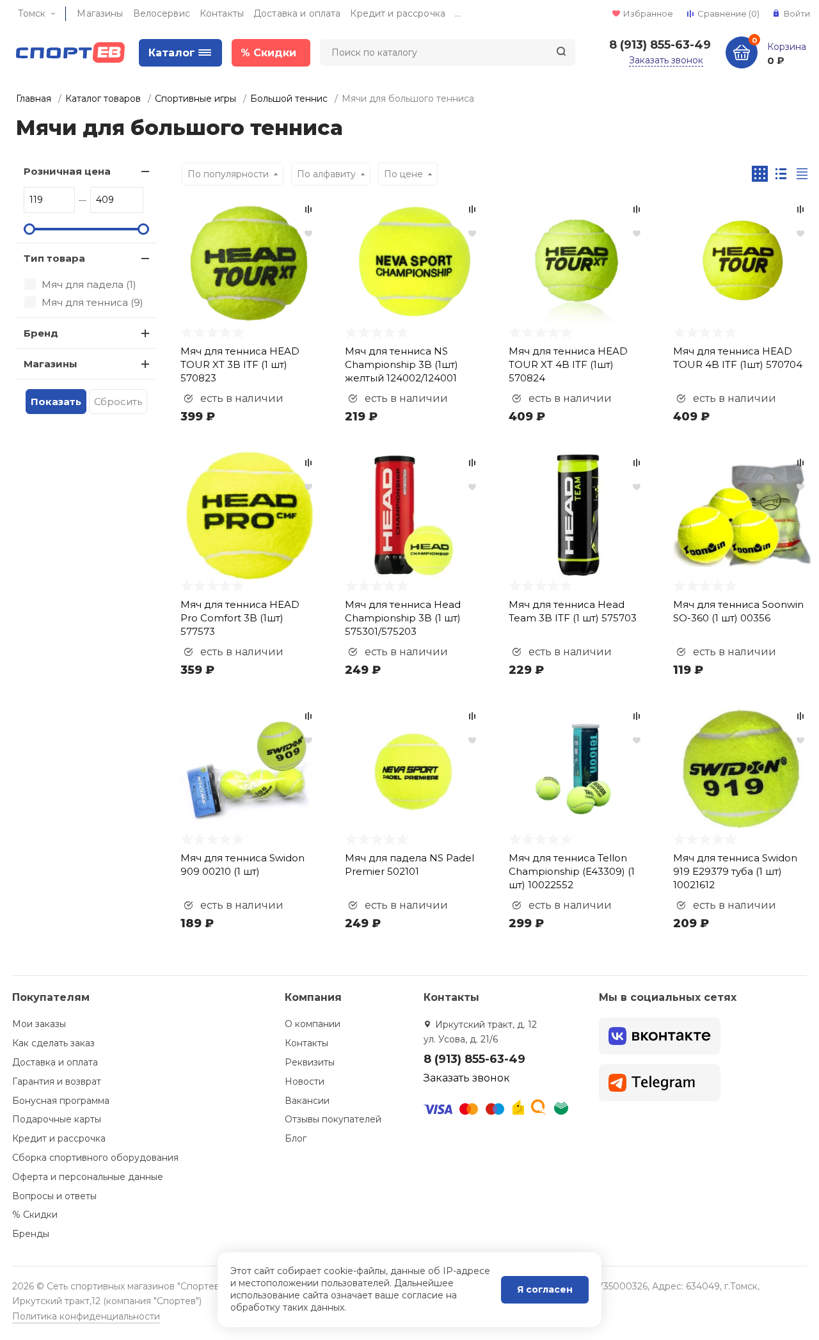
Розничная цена (67, 171)
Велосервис (161, 13)
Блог (295, 1138)
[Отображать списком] (781, 174)
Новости (304, 1081)
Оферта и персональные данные (87, 1177)
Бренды (30, 1234)
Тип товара (54, 258)
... (458, 13)
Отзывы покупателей (333, 1119)
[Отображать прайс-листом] (802, 174)
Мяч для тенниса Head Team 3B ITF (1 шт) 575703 (573, 611)
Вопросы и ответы (54, 1196)
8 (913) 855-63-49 (660, 45)
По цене (403, 174)
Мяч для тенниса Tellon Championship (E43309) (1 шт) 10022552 (572, 871)
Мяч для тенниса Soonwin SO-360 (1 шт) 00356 (738, 611)
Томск (31, 13)
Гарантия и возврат (56, 1081)
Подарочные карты (56, 1119)
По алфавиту (326, 174)
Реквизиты (310, 1062)
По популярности (228, 174)
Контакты (222, 13)
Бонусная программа (60, 1100)
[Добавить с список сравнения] (308, 209)
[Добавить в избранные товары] (308, 233)
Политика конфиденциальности (86, 1316)
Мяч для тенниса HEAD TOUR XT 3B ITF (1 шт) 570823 (239, 364)
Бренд (41, 333)
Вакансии (307, 1100)
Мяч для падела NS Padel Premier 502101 (409, 864)
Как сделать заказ (53, 1043)
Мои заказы (39, 1024)
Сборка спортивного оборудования (95, 1157)
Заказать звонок (666, 60)
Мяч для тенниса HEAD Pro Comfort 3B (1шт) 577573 (239, 617)
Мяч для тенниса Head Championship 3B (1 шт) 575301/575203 (403, 617)
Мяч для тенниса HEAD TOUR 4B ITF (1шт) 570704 (737, 358)
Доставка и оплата (296, 13)
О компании (312, 1024)
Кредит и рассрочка (397, 13)
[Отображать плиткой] (760, 174)
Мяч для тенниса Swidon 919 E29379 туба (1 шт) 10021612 (735, 871)
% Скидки (35, 1214)
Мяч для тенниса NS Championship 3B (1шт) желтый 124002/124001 (401, 364)
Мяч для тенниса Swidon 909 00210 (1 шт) (242, 864)
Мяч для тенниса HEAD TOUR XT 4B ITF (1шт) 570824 (568, 364)
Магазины (100, 13)
